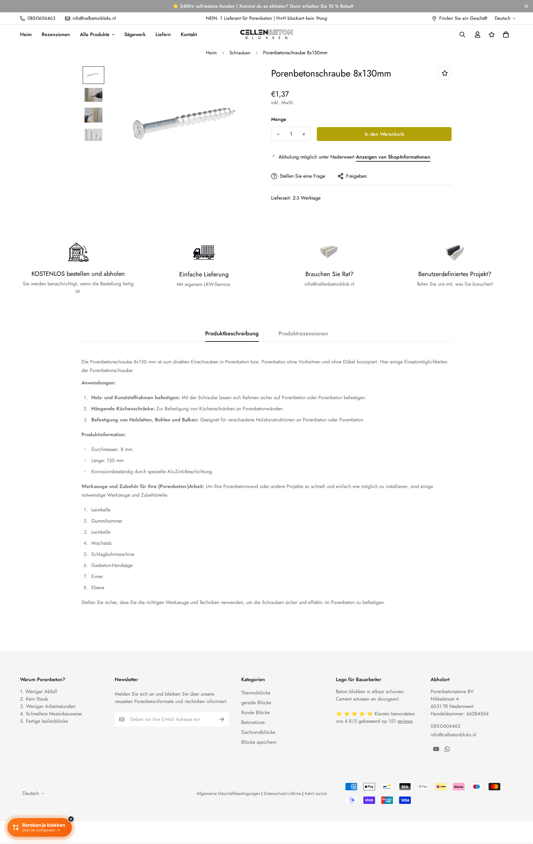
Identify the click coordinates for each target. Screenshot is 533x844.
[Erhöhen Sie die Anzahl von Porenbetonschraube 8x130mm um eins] (303, 134)
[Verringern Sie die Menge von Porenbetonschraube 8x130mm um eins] (278, 134)
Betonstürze (253, 722)
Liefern (163, 34)
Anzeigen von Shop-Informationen (393, 156)
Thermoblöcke (255, 692)
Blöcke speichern (258, 742)
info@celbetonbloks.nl (453, 734)
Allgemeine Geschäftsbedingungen (228, 793)
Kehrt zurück (316, 793)
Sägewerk (135, 34)
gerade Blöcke (256, 702)
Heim (26, 34)
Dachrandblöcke (258, 732)
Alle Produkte (94, 34)
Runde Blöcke (255, 712)
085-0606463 (445, 726)
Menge (278, 119)
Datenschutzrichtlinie (282, 793)
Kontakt (189, 34)
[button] (504, 34)
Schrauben (239, 52)
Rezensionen (56, 34)
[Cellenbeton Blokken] (266, 34)
